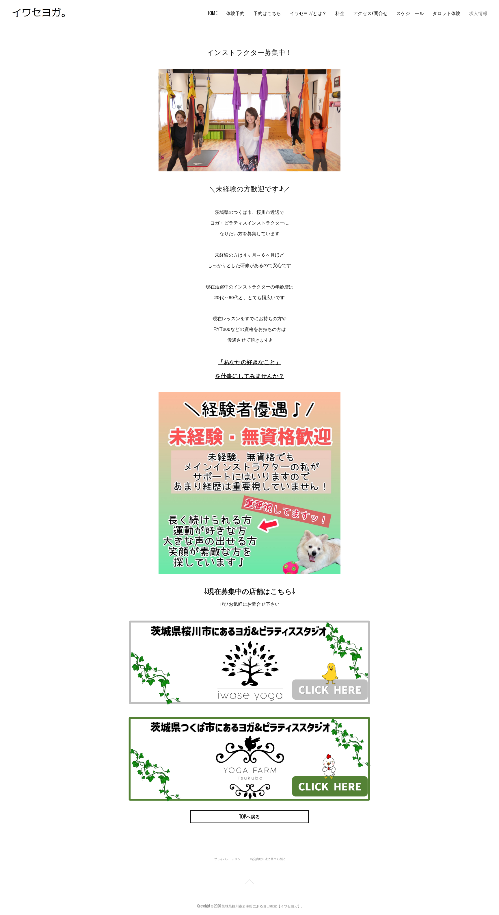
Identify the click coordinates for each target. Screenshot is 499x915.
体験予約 (235, 13)
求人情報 (478, 13)
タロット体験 (446, 13)
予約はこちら (267, 13)
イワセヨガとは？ (308, 13)
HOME (211, 13)
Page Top (249, 882)
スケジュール (410, 13)
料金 (340, 13)
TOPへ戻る (249, 816)
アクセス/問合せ (370, 13)
